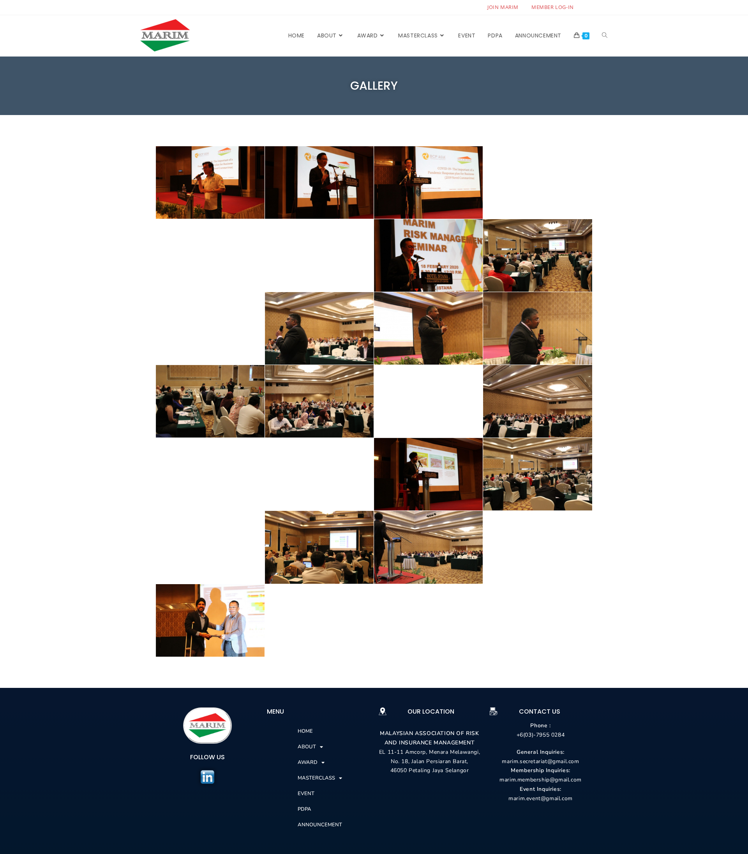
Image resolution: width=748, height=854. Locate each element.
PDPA (304, 809)
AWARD (308, 762)
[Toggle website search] (605, 35)
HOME (305, 731)
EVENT (306, 793)
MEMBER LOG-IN (552, 7)
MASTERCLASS (316, 777)
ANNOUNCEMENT (320, 824)
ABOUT (307, 746)
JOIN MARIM (503, 7)
